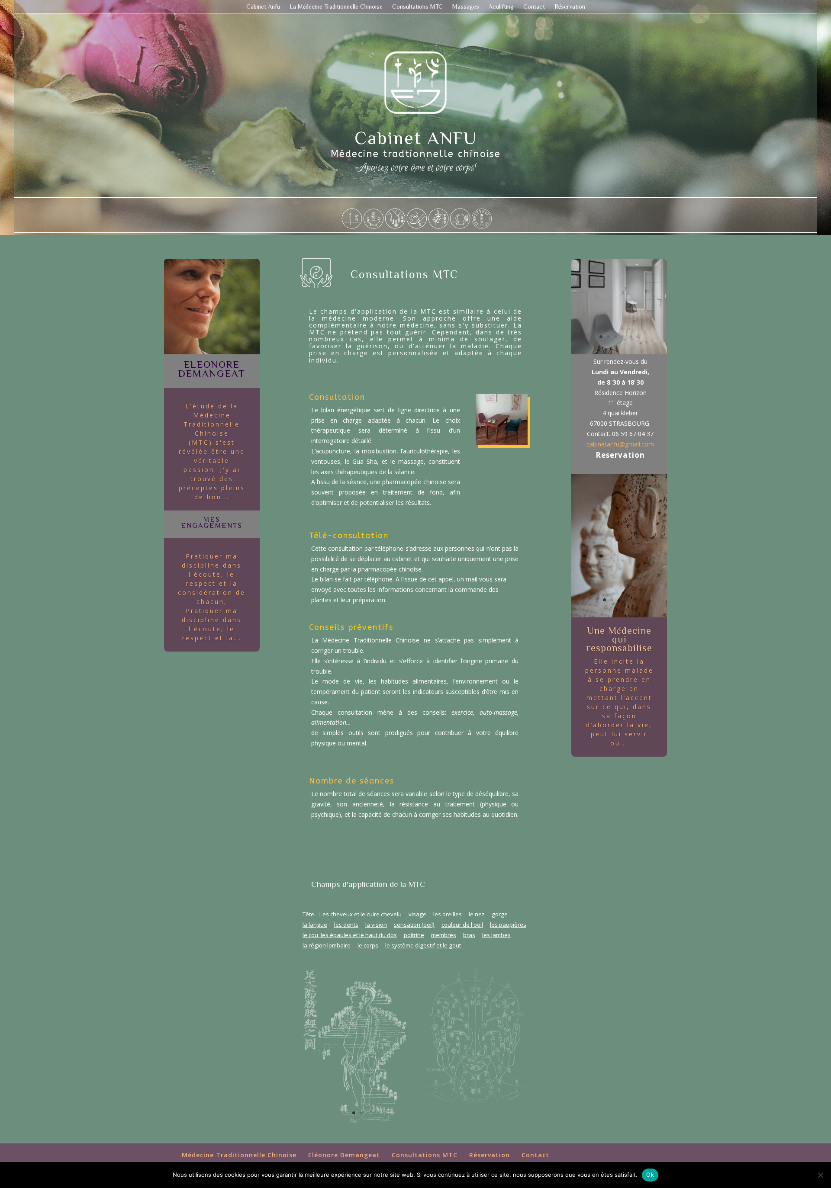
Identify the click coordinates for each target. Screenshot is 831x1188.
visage (417, 914)
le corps (368, 945)
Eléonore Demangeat (344, 1155)
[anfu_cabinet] (502, 443)
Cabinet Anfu (263, 6)
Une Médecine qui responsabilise (619, 639)
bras (469, 935)
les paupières (508, 924)
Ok (650, 1174)
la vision (376, 924)
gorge (500, 914)
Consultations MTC (417, 6)
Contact (534, 6)
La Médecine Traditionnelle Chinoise (336, 6)
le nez (477, 914)
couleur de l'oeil (462, 924)
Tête (308, 914)
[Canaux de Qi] (358, 1128)
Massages (465, 6)
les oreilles (447, 914)
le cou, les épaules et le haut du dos (350, 935)
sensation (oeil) (414, 924)
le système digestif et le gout (423, 945)
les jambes (496, 935)
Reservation (620, 455)
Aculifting (501, 6)
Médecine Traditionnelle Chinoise (239, 1155)
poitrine (414, 935)
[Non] (820, 1175)
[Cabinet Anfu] (619, 352)
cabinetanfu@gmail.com (620, 444)
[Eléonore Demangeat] (212, 352)
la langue (315, 924)
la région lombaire (327, 945)
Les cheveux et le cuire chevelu (360, 914)
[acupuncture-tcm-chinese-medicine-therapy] (619, 615)
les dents (346, 924)
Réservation (569, 6)
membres (443, 935)
